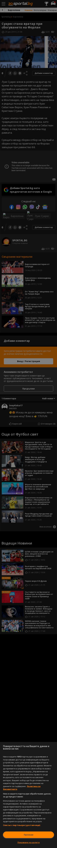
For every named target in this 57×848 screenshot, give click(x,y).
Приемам (28, 834)
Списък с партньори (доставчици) (21, 825)
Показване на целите (28, 842)
